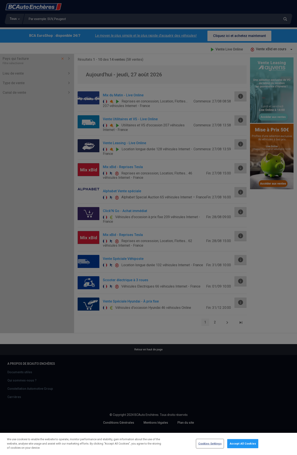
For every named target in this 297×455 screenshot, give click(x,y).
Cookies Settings (210, 443)
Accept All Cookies (243, 443)
